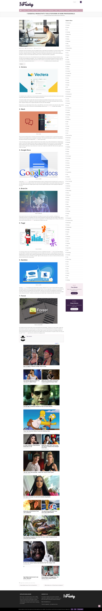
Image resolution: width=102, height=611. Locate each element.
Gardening (68, 119)
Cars (67, 52)
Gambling (68, 114)
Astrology (68, 32)
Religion (68, 229)
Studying (68, 243)
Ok (72, 609)
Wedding (68, 280)
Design (68, 84)
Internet (68, 165)
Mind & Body (69, 190)
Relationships (51, 10)
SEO (67, 234)
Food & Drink (69, 107)
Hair (67, 133)
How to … (68, 160)
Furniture (68, 110)
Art (67, 29)
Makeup (68, 183)
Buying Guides (69, 48)
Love (46, 10)
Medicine (68, 188)
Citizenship (68, 64)
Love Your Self (69, 181)
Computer (68, 71)
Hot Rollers (69, 158)
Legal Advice (69, 172)
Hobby (68, 151)
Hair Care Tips (69, 135)
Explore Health (74, 293)
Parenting (67, 10)
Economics (68, 89)
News (29, 10)
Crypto (68, 80)
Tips (67, 257)
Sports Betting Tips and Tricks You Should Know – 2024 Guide (30, 585)
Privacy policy (80, 609)
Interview (68, 167)
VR (67, 277)
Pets (67, 215)
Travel (77, 10)
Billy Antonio (22, 48)
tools (29, 582)
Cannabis (68, 50)
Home (25, 10)
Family (68, 98)
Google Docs (26, 181)
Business (30, 48)
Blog (67, 43)
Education (68, 91)
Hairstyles (68, 142)
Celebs (37, 10)
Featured (68, 103)
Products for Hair (70, 220)
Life (67, 174)
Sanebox (24, 287)
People (68, 213)
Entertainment (61, 10)
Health (33, 10)
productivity (26, 582)
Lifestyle (68, 176)
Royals (72, 10)
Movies (41, 10)
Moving (68, 199)
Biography (68, 41)
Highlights (68, 146)
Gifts (67, 121)
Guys (68, 130)
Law (67, 169)
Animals (68, 25)
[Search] (81, 2)
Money (68, 192)
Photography (69, 218)
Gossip (68, 126)
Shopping (68, 236)
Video (68, 275)
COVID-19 (68, 75)
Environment (69, 96)
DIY (67, 87)
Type (67, 268)
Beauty (68, 36)
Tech (67, 250)
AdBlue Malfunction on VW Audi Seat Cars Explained (53, 585)
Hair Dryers (69, 137)
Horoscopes (69, 156)
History (68, 149)
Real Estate (69, 222)
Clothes (68, 68)
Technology (69, 252)
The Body (68, 254)
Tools (68, 261)
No (75, 609)
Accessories (69, 22)
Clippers (68, 66)
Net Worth (68, 206)
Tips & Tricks (69, 259)
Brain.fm (32, 220)
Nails (67, 204)
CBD (67, 57)
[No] (100, 609)
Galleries (68, 112)
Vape (68, 270)
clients (24, 582)
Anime (68, 27)
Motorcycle (68, 195)
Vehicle (68, 273)
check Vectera (49, 106)
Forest (26, 332)
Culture (68, 82)
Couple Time (69, 73)
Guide (68, 128)
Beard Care (69, 34)
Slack (36, 139)
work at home (33, 582)
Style (56, 10)
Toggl (52, 251)
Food (68, 105)
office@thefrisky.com (47, 601)
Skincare (68, 238)
